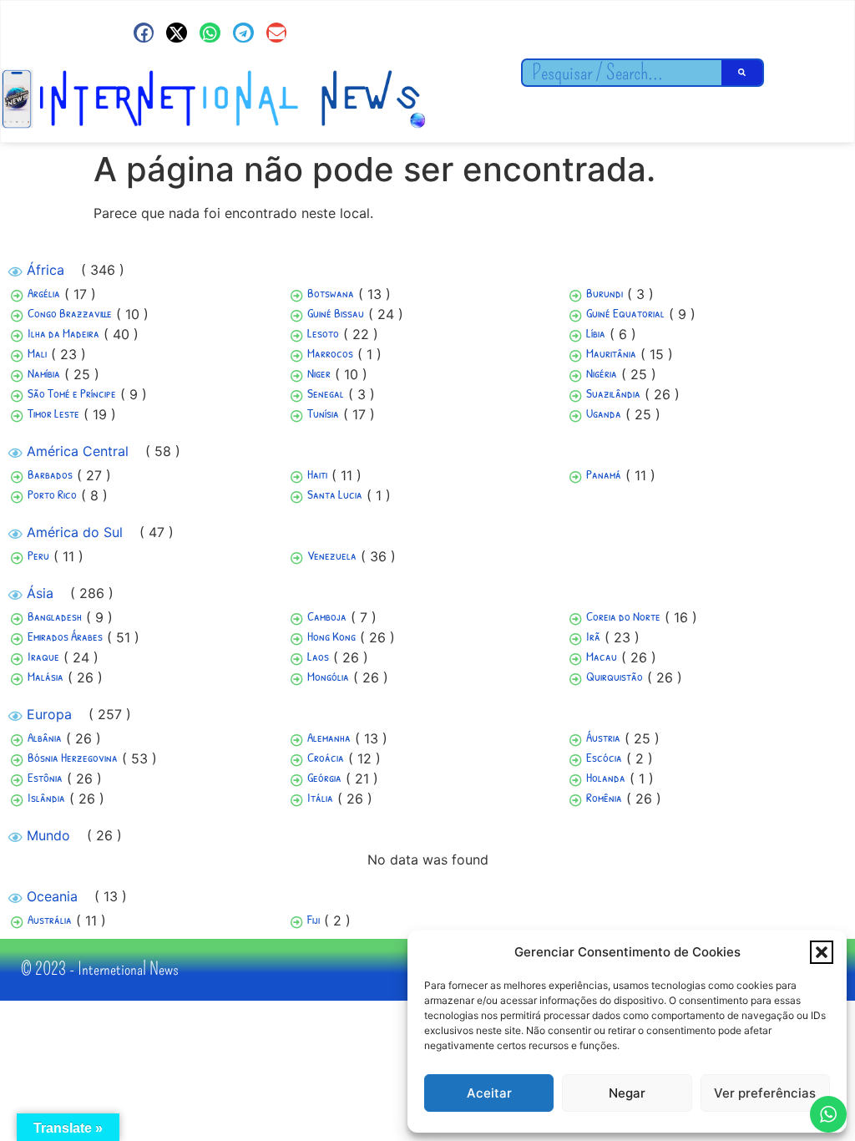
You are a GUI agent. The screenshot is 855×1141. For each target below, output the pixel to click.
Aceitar (489, 1093)
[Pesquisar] (742, 72)
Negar (627, 1093)
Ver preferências (765, 1093)
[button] (821, 952)
